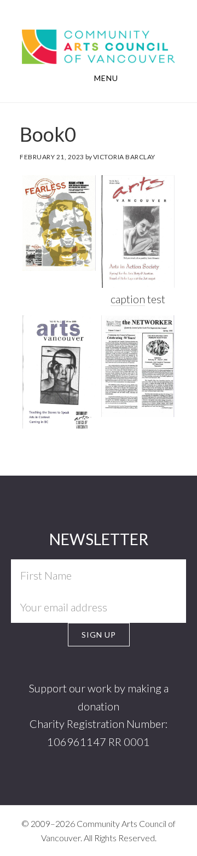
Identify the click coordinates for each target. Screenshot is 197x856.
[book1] (138, 366)
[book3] (59, 372)
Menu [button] (106, 78)
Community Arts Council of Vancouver (98, 45)
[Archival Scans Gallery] (59, 222)
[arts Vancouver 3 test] (138, 231)
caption (128, 298)
